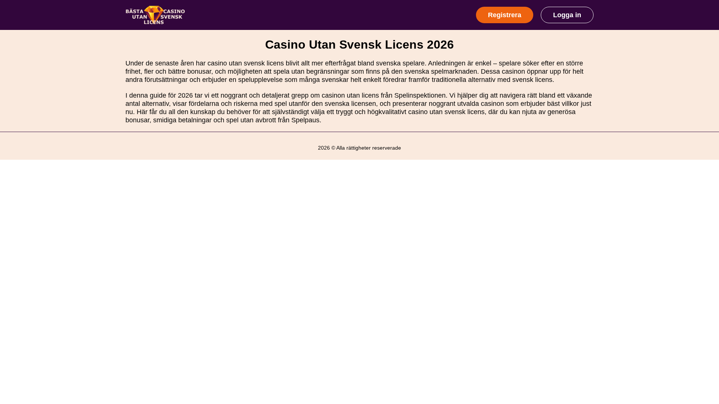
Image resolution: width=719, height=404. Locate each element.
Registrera (504, 15)
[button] (706, 337)
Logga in (567, 15)
